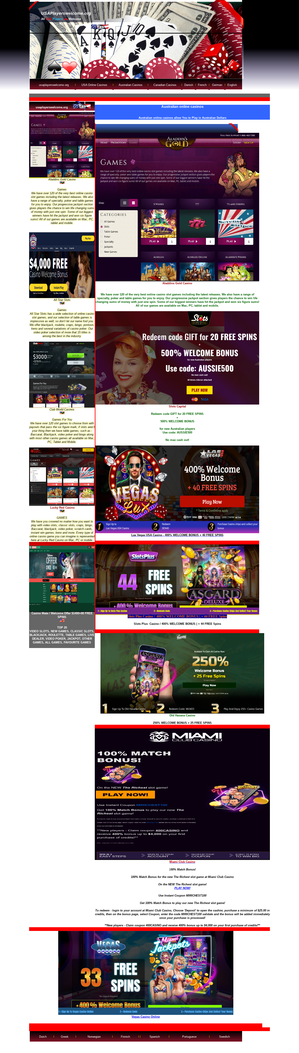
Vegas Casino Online (146, 1016)
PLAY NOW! (182, 888)
